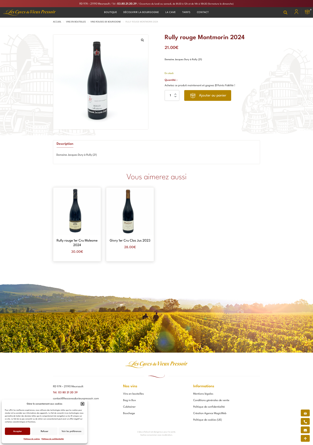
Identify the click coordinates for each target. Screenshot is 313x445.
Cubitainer (129, 406)
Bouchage (129, 413)
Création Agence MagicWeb (209, 413)
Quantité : (171, 80)
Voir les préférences (71, 431)
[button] (82, 403)
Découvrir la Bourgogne (141, 12)
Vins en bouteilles (76, 22)
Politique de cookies (32, 439)
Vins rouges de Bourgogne (105, 22)
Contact (203, 12)
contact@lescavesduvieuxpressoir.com (76, 398)
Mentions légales (203, 393)
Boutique (110, 12)
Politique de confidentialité (53, 439)
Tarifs (186, 12)
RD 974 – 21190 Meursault (94, 3)
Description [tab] (65, 144)
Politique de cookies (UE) (207, 419)
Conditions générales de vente (211, 400)
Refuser (44, 431)
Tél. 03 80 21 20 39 (65, 392)
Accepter (17, 431)
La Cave (170, 12)
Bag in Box (129, 400)
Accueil (57, 22)
